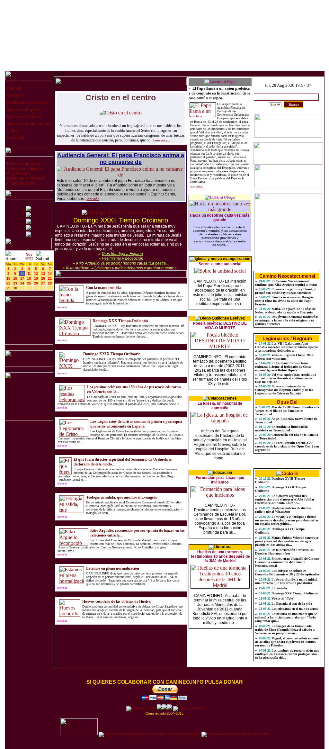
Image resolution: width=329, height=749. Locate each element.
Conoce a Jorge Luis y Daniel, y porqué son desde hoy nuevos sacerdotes (285, 290)
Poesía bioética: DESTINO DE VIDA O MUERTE (220, 325)
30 (15, 288)
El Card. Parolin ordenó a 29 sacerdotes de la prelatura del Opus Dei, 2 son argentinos (287, 446)
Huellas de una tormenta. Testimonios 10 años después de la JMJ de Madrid (220, 556)
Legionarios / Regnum (287, 338)
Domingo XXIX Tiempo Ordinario (111, 354)
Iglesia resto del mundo (27, 123)
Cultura (12, 130)
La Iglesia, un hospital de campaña (220, 405)
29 (8, 288)
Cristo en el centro (120, 97)
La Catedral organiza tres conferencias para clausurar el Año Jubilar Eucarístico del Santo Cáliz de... (284, 499)
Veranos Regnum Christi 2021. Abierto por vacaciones (284, 356)
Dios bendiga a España (122, 253)
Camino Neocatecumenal (287, 276)
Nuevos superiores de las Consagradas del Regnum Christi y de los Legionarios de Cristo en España (284, 389)
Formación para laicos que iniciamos (220, 479)
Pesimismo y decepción (122, 258)
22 (8, 283)
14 (50, 273)
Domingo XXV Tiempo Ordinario (294, 593)
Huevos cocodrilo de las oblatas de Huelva (116, 601)
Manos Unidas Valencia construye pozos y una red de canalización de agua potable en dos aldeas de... (286, 541)
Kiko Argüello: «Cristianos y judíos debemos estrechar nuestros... (122, 268)
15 (8, 278)
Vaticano (14, 95)
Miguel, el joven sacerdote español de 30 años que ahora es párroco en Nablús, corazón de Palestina (287, 641)
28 (50, 283)
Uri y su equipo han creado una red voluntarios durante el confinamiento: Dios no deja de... (285, 378)
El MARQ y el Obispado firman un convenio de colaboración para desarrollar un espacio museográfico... (286, 520)
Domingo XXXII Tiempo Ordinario (120, 220)
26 (36, 283)
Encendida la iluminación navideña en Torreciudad (281, 428)
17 (22, 278)
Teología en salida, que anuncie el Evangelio (121, 497)
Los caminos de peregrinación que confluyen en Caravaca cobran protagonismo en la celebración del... (287, 654)
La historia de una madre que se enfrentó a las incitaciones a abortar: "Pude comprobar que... (286, 617)
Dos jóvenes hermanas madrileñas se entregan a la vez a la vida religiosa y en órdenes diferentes (286, 320)
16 (15, 278)
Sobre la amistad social (220, 264)
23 (15, 283)
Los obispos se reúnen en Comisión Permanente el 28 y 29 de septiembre (287, 572)
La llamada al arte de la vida (291, 603)
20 (43, 278)
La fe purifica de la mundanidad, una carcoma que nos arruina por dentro (286, 581)
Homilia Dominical (23, 163)
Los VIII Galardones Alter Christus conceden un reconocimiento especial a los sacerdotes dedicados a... (286, 347)
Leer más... (161, 140)
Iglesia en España (22, 109)
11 (29, 273)
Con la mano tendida (103, 287)
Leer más (62, 307)
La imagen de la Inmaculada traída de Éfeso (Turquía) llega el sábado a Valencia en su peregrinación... (285, 629)
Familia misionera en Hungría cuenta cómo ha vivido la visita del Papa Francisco (284, 300)
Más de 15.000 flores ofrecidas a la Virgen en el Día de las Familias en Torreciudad (287, 410)
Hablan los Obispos (25, 168)
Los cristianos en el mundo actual (294, 608)
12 (36, 273)
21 (50, 278)
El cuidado (279, 588)
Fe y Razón (17, 173)
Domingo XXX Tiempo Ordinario (120, 321)
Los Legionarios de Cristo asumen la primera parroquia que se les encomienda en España (136, 424)
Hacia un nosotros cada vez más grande (220, 217)
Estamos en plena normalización (112, 568)
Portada (13, 88)
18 (29, 278)
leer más (93, 199)
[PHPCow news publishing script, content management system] (149, 734)
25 (29, 283)
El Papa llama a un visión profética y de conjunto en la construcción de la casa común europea (219, 93)
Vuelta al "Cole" (283, 598)
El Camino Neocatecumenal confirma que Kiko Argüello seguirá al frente (286, 282)
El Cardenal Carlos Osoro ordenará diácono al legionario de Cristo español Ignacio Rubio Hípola (283, 366)
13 (43, 273)
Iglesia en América (23, 116)
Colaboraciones (21, 183)
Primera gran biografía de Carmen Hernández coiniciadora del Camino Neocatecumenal (287, 562)
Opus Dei (287, 402)
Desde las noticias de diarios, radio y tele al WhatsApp (283, 509)
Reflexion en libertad (26, 178)
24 (22, 283)
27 (43, 283)
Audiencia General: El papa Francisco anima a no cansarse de (120, 158)
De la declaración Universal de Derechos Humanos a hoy (284, 551)
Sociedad (14, 137)
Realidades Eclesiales (26, 102)
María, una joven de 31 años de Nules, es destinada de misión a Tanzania (285, 310)
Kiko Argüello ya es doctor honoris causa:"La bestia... (122, 263)
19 (36, 278)
